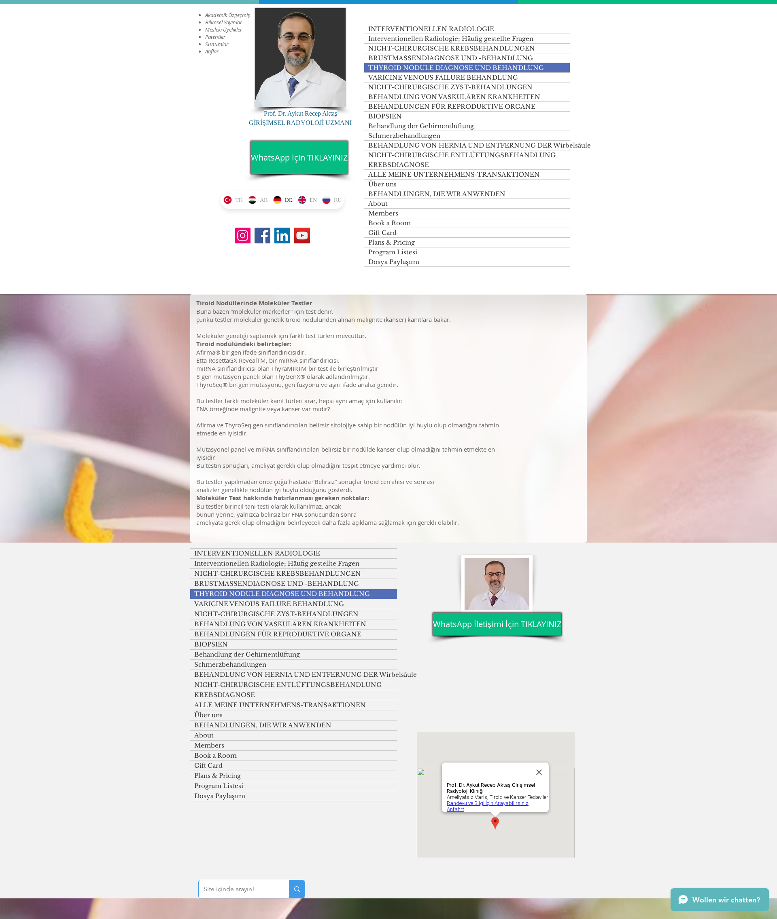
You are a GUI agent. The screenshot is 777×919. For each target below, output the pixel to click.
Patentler (215, 36)
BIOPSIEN (385, 116)
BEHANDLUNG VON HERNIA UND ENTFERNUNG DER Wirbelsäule (469, 145)
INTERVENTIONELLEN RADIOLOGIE (431, 29)
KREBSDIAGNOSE (398, 165)
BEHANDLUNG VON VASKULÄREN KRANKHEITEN (454, 97)
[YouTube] (302, 235)
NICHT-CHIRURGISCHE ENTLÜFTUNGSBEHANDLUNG (462, 155)
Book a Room (389, 223)
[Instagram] (243, 235)
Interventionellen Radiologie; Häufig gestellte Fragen (450, 38)
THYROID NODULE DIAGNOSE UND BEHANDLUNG (456, 68)
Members (383, 213)
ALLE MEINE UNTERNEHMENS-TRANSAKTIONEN (454, 174)
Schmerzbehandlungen (404, 135)
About (378, 203)
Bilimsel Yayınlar (223, 22)
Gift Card (382, 233)
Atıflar (212, 51)
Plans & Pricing (391, 242)
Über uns (382, 184)
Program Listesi (392, 252)
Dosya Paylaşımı (393, 262)
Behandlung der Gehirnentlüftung (421, 126)
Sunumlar (216, 44)
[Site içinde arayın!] (297, 889)
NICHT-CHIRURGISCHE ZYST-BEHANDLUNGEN (450, 87)
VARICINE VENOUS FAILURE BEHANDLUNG (443, 77)
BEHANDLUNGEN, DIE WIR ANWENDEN (436, 194)
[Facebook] (262, 235)
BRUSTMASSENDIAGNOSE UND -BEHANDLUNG (450, 58)
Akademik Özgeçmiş (227, 15)
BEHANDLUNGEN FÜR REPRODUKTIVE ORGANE (451, 106)
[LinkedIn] (282, 235)
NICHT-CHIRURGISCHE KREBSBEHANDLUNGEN (451, 48)
